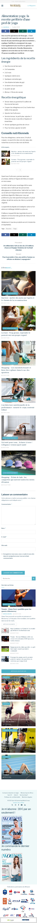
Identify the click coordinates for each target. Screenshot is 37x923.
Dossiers (6, 757)
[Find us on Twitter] (12, 805)
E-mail (4, 537)
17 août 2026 (15, 163)
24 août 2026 (15, 155)
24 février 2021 (8, 750)
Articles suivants (10, 624)
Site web (4, 545)
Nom (3, 528)
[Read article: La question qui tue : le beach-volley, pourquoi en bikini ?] (18, 687)
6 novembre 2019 (8, 697)
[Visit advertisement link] (18, 920)
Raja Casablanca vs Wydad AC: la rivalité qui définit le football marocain (22, 629)
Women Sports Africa (27, 793)
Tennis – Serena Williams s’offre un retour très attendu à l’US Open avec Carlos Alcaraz (22, 638)
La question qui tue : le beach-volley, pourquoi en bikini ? (18, 694)
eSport (16, 795)
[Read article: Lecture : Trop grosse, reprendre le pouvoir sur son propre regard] (5, 162)
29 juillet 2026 (6, 484)
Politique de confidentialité (12, 797)
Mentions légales (27, 797)
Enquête (6, 677)
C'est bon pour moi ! (10, 293)
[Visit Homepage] (15, 6)
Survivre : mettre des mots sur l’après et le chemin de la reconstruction (23, 152)
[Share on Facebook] (5, 31)
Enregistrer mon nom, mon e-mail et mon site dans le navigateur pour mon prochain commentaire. (18, 556)
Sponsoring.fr (24, 795)
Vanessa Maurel (7, 613)
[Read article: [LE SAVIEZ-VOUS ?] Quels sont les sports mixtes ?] (18, 714)
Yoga (15, 228)
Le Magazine (31, 5)
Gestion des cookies (18, 802)
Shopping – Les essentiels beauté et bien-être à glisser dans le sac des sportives (16, 370)
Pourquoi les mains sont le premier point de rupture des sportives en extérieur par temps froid (21, 659)
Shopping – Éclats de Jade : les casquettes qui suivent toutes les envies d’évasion (17, 479)
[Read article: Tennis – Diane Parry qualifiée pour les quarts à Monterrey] (18, 598)
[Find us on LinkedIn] (25, 805)
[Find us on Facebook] (18, 805)
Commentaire (6, 504)
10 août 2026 (5, 412)
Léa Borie (6, 27)
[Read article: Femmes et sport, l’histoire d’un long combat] (18, 767)
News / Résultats (9, 604)
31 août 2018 (7, 724)
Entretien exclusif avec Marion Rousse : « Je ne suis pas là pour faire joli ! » (18, 746)
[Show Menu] (2, 6)
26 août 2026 (17, 613)
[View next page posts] (20, 170)
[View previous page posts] (16, 170)
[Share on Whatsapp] (23, 31)
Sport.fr (10, 795)
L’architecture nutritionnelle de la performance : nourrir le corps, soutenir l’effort (17, 407)
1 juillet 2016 (7, 777)
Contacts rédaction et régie (10, 793)
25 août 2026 (14, 663)
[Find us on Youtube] (21, 805)
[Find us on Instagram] (15, 805)
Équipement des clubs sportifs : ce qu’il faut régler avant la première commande (22, 649)
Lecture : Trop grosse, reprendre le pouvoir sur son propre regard (22, 160)
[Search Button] (34, 578)
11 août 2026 (5, 375)
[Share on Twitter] (14, 31)
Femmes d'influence (10, 730)
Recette (8, 228)
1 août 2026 (5, 447)
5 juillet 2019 (16, 27)
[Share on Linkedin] (31, 31)
